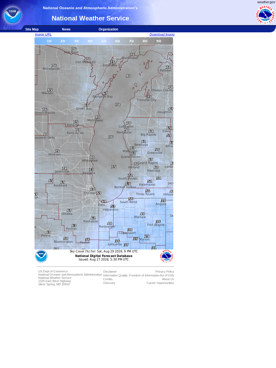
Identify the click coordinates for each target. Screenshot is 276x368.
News (66, 29)
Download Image (162, 34)
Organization (108, 29)
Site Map (32, 29)
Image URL (43, 34)
